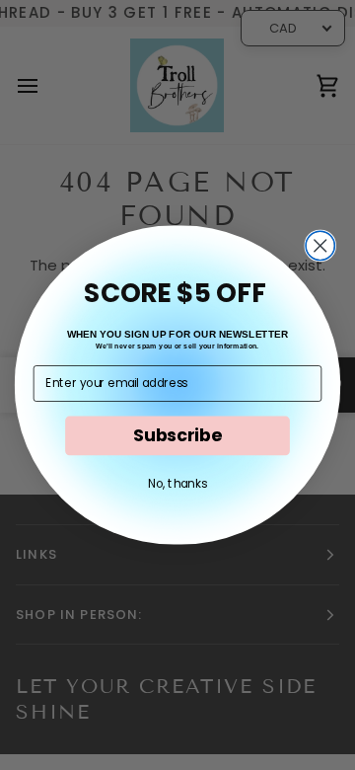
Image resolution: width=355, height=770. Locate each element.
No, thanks (177, 483)
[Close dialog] (320, 245)
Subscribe (177, 435)
